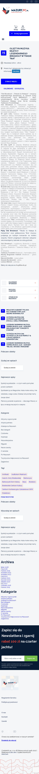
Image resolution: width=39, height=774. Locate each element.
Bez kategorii (5, 430)
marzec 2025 (5, 571)
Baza (24, 482)
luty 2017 (4, 583)
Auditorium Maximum (19, 474)
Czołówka (4, 433)
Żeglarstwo (5, 462)
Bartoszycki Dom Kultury (11, 482)
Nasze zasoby (6, 447)
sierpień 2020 (5, 582)
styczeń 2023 (5, 580)
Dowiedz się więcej (9, 740)
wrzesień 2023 (6, 574)
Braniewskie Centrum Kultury (12, 486)
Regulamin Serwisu (9, 698)
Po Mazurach (5, 455)
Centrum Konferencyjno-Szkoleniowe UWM (17, 489)
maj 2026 (4, 569)
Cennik (4, 721)
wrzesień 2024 (6, 573)
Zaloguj (16, 71)
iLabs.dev (12, 752)
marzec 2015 (5, 587)
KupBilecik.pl (21, 265)
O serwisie (4, 451)
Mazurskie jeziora (7, 440)
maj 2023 (4, 576)
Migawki (4, 444)
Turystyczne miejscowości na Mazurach (15, 458)
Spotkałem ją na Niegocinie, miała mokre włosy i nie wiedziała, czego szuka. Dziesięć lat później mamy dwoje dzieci (19, 393)
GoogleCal (19, 89)
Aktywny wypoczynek (8, 419)
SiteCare (5, 754)
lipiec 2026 (5, 567)
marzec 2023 (5, 578)
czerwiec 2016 (6, 585)
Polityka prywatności (10, 702)
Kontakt (5, 717)
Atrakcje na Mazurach (8, 426)
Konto (23, 29)
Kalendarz (8, 89)
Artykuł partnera (6, 423)
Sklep (16, 29)
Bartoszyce (28, 478)
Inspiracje (4, 437)
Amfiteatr (5, 474)
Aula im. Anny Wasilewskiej (11, 478)
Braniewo (32, 482)
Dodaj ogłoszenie (21, 34)
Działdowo (6, 493)
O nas (4, 713)
